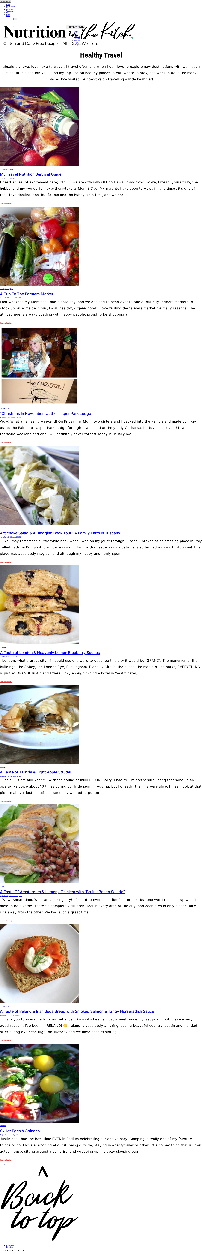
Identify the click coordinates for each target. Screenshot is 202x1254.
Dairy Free (9, 9)
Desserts (2, 767)
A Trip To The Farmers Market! (27, 294)
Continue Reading (6, 203)
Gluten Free (9, 8)
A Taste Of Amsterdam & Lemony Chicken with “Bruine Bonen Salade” (62, 892)
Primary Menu (76, 26)
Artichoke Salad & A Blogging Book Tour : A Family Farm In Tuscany (60, 533)
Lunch (8, 16)
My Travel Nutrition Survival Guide (31, 174)
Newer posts (4, 1164)
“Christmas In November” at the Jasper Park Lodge (45, 413)
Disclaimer (9, 1247)
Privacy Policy (10, 1245)
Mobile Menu (5, 1)
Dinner (8, 14)
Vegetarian (9, 11)
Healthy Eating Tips (6, 169)
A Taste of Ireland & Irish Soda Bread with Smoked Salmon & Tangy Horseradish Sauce (77, 1011)
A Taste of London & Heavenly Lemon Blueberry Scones (50, 652)
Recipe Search (10, 6)
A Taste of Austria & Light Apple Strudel (35, 772)
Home (8, 5)
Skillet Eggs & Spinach (20, 1131)
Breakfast (9, 12)
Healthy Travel (4, 408)
